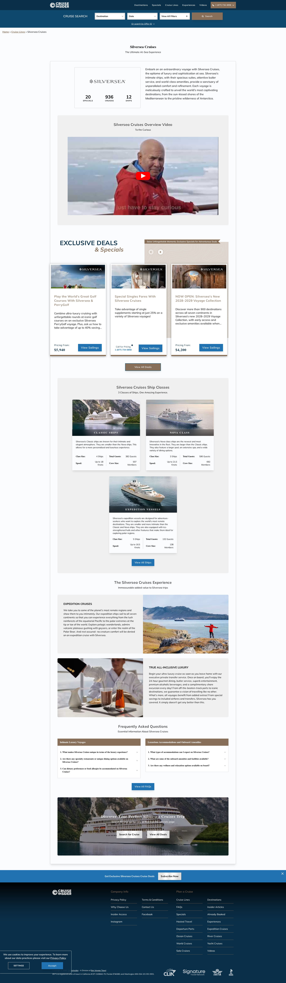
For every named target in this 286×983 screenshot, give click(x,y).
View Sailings (90, 347)
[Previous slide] (151, 252)
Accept (52, 965)
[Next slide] (161, 252)
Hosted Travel (184, 921)
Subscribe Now (169, 876)
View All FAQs (143, 786)
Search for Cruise (129, 834)
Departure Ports (185, 928)
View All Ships (143, 562)
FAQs (179, 906)
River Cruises (214, 936)
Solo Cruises (183, 950)
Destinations (141, 5)
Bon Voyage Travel (98, 970)
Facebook (147, 914)
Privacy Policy (118, 899)
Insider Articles (215, 906)
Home (5, 31)
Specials (156, 5)
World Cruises (184, 943)
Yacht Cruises (214, 943)
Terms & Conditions (152, 899)
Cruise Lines (171, 5)
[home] (59, 5)
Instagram (116, 921)
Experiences (188, 5)
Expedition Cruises (217, 928)
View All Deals (143, 367)
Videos (203, 5)
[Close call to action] (282, 873)
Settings (19, 965)
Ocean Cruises (184, 936)
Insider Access (119, 914)
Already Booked (216, 914)
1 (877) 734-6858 (123, 349)
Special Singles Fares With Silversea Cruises (135, 298)
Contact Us (148, 906)
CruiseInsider (73, 970)
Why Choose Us (120, 906)
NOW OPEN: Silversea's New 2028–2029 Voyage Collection (198, 298)
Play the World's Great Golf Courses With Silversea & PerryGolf (75, 301)
